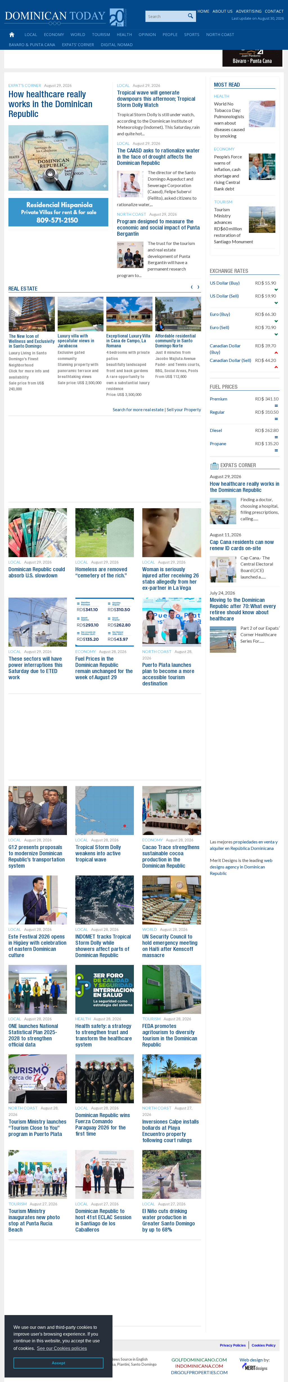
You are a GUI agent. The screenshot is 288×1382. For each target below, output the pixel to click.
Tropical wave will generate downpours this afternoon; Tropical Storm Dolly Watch (156, 99)
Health (124, 34)
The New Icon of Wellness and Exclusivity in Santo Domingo (32, 341)
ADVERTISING (249, 11)
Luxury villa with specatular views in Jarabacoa (76, 341)
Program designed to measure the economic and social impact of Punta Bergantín (158, 228)
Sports (191, 34)
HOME (203, 11)
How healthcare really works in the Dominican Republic (50, 105)
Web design (251, 1359)
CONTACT (274, 11)
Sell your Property (184, 409)
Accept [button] (58, 1363)
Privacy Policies (233, 1345)
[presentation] (191, 286)
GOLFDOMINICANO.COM (199, 1359)
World (78, 34)
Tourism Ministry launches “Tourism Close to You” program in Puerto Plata (37, 1128)
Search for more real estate (138, 409)
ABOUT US (223, 11)
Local (30, 34)
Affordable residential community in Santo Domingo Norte (175, 341)
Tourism (101, 34)
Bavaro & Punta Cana (32, 44)
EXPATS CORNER (238, 465)
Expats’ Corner (78, 44)
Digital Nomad (117, 44)
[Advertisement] (108, 54)
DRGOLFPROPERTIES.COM (199, 1372)
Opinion (147, 34)
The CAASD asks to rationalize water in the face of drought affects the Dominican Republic (158, 157)
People (170, 34)
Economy (54, 34)
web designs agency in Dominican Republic (241, 866)
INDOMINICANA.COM (199, 1366)
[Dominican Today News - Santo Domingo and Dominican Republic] (65, 17)
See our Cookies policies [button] (62, 1348)
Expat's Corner (24, 85)
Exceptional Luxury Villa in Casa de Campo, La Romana (128, 341)
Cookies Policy (264, 1345)
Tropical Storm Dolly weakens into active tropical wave (98, 854)
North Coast (220, 34)
